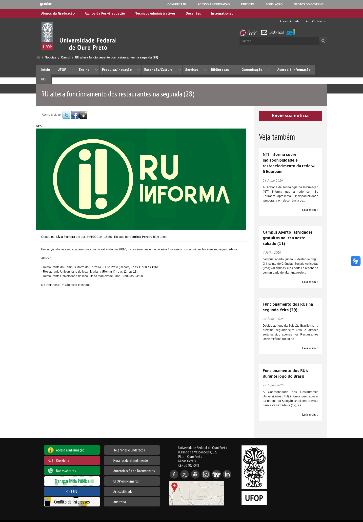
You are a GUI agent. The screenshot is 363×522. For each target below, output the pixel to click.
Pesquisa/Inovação (117, 69)
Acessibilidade (289, 21)
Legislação (274, 4)
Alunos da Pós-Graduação (105, 13)
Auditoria (119, 501)
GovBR (46, 4)
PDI (43, 79)
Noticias (50, 57)
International (222, 13)
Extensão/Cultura (158, 69)
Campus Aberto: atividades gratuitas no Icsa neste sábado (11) (288, 237)
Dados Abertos (66, 470)
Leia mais (309, 210)
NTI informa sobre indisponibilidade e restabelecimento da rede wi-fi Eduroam (290, 163)
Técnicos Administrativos (155, 13)
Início (38, 57)
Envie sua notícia (290, 115)
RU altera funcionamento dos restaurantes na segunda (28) (116, 57)
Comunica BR (176, 4)
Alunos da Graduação (58, 13)
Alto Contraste (315, 21)
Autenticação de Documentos (134, 470)
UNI (72, 491)
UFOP (62, 69)
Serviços (191, 69)
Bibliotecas (220, 69)
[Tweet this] (66, 114)
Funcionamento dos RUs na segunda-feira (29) (288, 307)
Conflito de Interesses (72, 502)
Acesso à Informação (293, 69)
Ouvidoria (62, 460)
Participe (248, 4)
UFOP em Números (126, 481)
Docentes (193, 13)
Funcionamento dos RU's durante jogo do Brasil (285, 373)
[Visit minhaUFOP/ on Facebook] (75, 114)
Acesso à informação (214, 4)
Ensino (84, 69)
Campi (65, 57)
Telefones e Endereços (129, 449)
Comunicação (252, 69)
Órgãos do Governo (308, 4)
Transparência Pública (72, 481)
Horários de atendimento (130, 460)
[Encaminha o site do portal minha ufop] (249, 32)
